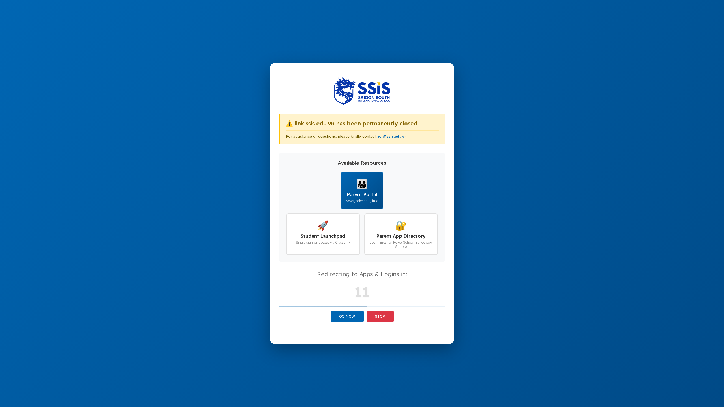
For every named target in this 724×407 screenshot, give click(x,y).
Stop (380, 316)
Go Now (347, 316)
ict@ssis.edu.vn (392, 136)
